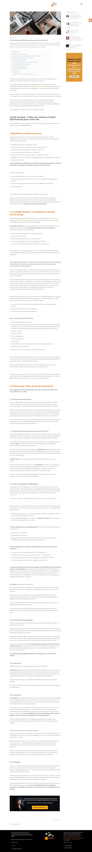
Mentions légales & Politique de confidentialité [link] (22, 839)
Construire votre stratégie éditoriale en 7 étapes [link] (74, 31)
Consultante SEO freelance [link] (17, 833)
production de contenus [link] (42, 86)
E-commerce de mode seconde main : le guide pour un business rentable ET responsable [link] (75, 16)
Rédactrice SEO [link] (27, 833)
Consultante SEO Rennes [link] (73, 836)
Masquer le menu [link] (15, 51)
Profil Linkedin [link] (68, 845)
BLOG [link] (13, 845)
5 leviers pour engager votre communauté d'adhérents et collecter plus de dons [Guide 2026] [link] (76, 38)
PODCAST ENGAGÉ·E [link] (17, 848)
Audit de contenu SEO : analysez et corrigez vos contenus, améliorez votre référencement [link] (75, 24)
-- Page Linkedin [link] (68, 847)
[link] (90, 20)
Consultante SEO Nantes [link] (70, 837)
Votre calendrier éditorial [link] (17, 100)
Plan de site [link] (14, 842)
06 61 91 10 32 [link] (69, 842)
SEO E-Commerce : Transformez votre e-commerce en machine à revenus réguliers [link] (76, 46)
